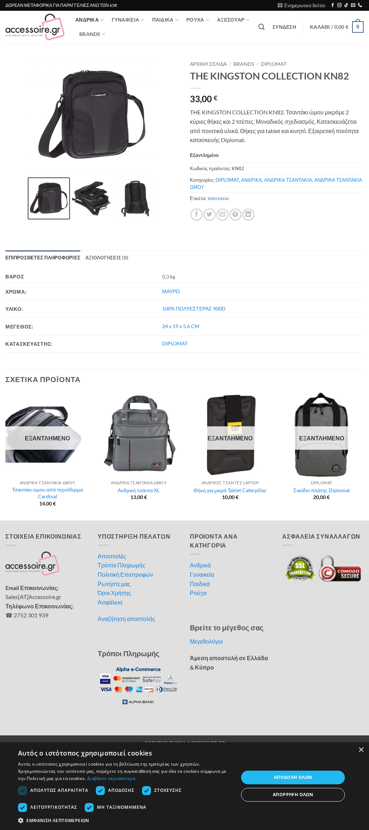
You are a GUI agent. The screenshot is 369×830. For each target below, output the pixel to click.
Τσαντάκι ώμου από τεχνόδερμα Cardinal (47, 492)
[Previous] (5, 456)
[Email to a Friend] (222, 215)
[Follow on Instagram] (339, 5)
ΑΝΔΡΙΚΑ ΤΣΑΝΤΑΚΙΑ (288, 180)
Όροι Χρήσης (114, 592)
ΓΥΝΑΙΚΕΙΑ (125, 20)
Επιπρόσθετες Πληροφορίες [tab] (42, 257)
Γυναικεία (202, 574)
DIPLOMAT (273, 64)
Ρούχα (198, 592)
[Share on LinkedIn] (248, 215)
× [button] (361, 750)
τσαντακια (218, 198)
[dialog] (184, 786)
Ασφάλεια (110, 602)
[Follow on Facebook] (332, 5)
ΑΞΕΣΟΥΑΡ (230, 20)
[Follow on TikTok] (346, 5)
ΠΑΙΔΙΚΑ (163, 20)
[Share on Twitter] (209, 215)
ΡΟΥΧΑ (195, 20)
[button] (301, 5)
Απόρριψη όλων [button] (293, 795)
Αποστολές (112, 556)
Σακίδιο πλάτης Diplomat (321, 490)
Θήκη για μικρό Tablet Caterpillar (230, 490)
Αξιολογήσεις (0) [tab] (106, 257)
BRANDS (90, 34)
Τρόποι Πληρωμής (121, 565)
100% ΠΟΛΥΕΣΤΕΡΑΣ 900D (194, 308)
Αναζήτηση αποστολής (126, 618)
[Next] (363, 456)
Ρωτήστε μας (114, 583)
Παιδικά (200, 583)
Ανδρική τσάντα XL (139, 490)
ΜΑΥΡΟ (171, 291)
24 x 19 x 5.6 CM (180, 326)
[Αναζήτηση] (261, 27)
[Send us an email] (353, 5)
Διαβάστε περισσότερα (111, 778)
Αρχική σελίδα (208, 64)
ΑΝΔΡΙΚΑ (87, 20)
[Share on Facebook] (197, 215)
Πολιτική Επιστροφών (125, 574)
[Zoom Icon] (172, 65)
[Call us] (360, 5)
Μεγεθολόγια (206, 641)
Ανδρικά (200, 565)
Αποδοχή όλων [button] (293, 777)
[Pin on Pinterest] (235, 215)
